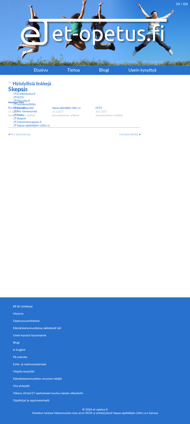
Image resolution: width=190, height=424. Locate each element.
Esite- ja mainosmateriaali (29, 364)
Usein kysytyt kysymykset (29, 335)
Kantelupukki (25, 107)
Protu (20, 114)
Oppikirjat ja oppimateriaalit (31, 400)
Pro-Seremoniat (20, 134)
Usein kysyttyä (142, 70)
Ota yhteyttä (21, 386)
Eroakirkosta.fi (26, 93)
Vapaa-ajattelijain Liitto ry (33, 125)
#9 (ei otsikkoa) (22, 306)
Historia (18, 313)
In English (19, 349)
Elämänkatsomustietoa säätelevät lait (37, 328)
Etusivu (41, 70)
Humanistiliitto (128, 134)
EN (185, 4)
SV (178, 4)
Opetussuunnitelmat (26, 320)
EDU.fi (21, 90)
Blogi (104, 70)
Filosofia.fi (23, 100)
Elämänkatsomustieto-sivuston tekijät (37, 378)
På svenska (20, 357)
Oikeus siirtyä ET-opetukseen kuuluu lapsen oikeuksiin (48, 393)
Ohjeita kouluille (23, 371)
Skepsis (21, 118)
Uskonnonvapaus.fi (29, 122)
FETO (99, 108)
